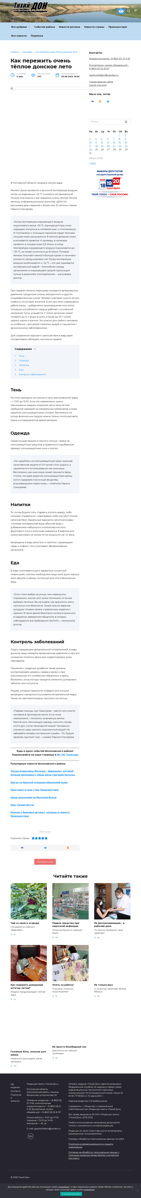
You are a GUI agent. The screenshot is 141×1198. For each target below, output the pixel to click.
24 (90, 149)
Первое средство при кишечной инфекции (65, 924)
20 (108, 146)
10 (90, 142)
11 (96, 142)
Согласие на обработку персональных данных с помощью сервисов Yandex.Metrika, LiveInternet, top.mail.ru (93, 1155)
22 (120, 146)
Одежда (24, 360)
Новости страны (94, 27)
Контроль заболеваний (32, 374)
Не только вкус (103, 985)
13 (108, 142)
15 (120, 142)
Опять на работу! (63, 985)
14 (114, 142)
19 (102, 146)
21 (114, 146)
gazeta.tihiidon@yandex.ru (104, 75)
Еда (21, 369)
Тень (21, 356)
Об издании (15, 1086)
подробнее (64, 1187)
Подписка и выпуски (16, 1098)
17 (90, 146)
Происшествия (118, 27)
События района (44, 27)
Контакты (16, 1091)
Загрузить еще (45, 861)
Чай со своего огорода (25, 923)
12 (102, 142)
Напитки (24, 365)
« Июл (92, 163)
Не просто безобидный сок (69, 1046)
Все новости (19, 35)
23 (126, 146)
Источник (45, 831)
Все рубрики (19, 27)
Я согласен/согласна (71, 1194)
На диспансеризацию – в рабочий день (109, 924)
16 (126, 142)
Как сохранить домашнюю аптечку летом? (27, 986)
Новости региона (69, 27)
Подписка (37, 35)
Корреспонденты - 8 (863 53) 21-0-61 (109, 58)
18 (96, 146)
